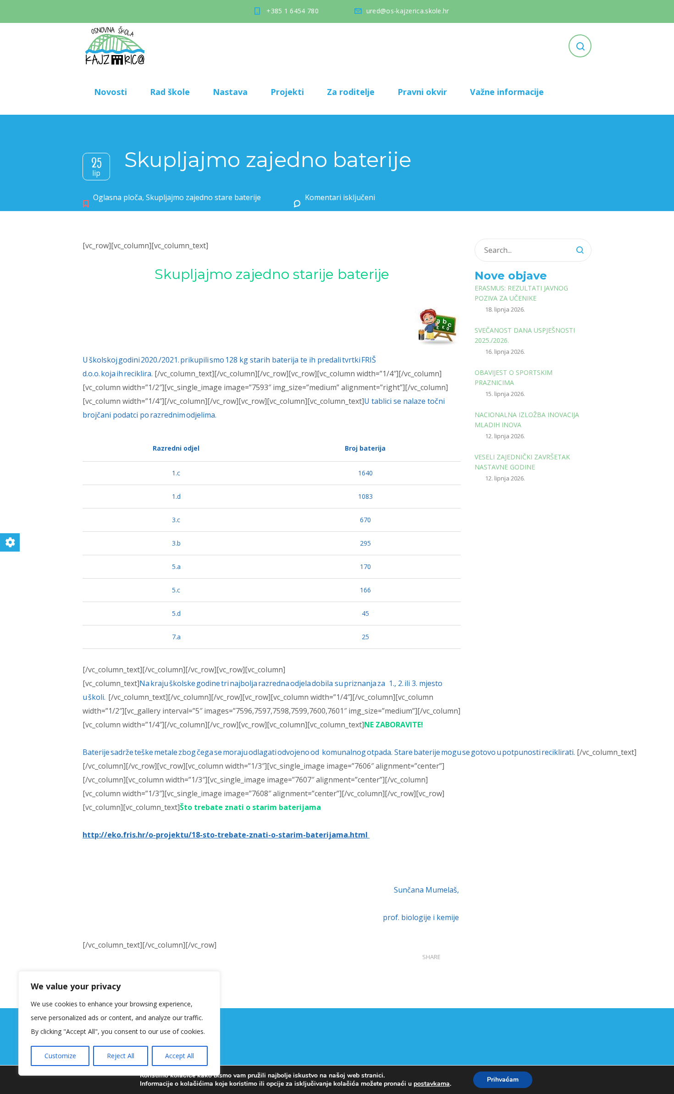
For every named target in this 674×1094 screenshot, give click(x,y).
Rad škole (170, 91)
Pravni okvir (422, 91)
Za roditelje (351, 91)
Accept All (179, 1055)
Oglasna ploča (117, 197)
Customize (60, 1055)
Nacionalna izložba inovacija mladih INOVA (527, 419)
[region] (119, 1023)
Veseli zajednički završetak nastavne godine (522, 461)
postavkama (432, 1084)
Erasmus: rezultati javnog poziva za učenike (521, 293)
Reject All (120, 1055)
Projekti (287, 91)
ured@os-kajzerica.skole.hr (407, 10)
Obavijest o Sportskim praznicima (513, 377)
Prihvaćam (503, 1079)
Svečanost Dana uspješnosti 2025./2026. (525, 335)
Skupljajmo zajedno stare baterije (203, 197)
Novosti (110, 91)
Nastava (230, 91)
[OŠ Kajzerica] (116, 46)
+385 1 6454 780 (292, 10)
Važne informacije (507, 91)
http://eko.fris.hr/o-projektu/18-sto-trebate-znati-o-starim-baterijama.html (225, 835)
